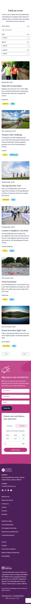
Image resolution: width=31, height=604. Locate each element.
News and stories (7, 500)
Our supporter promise (9, 528)
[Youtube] (11, 490)
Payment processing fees (10, 532)
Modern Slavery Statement (10, 552)
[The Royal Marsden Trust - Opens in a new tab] (13, 597)
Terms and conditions (9, 549)
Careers (4, 511)
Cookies (4, 545)
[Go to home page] (7, 470)
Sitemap (4, 514)
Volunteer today (7, 521)
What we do (5, 497)
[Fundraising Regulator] (7, 567)
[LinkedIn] (8, 490)
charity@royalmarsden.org (9, 486)
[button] (15, 38)
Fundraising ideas (7, 525)
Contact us (5, 504)
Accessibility (6, 556)
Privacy (4, 542)
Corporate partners (8, 535)
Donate (4, 507)
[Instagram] (5, 490)
